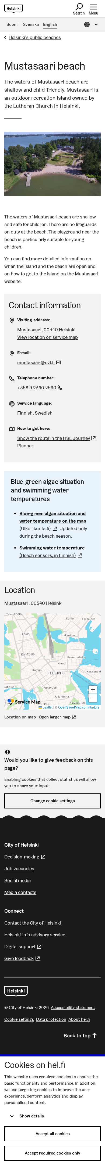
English (50, 24)
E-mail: (24, 352)
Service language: (34, 403)
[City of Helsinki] (16, 991)
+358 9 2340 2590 (40, 387)
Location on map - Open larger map (37, 717)
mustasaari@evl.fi (39, 362)
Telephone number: (36, 378)
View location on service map (47, 337)
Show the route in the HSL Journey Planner (53, 442)
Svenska (31, 24)
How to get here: (33, 428)
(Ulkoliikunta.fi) (52, 520)
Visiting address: (33, 320)
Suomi (12, 24)
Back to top (77, 1035)
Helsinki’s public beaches (35, 37)
